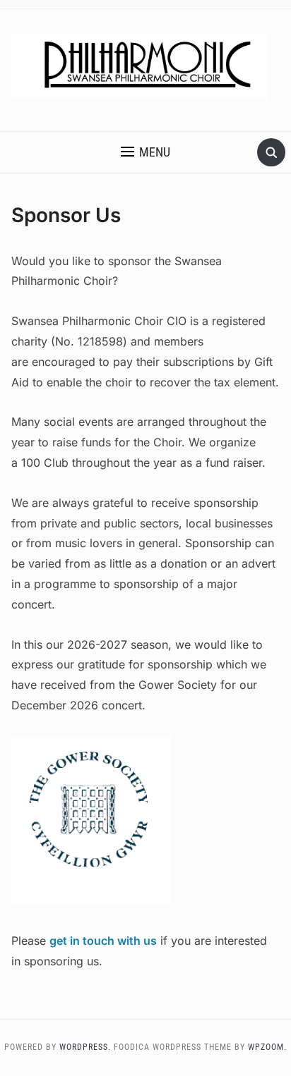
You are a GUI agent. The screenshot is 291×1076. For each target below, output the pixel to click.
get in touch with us (103, 941)
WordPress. (85, 1047)
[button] (145, 152)
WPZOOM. (267, 1047)
